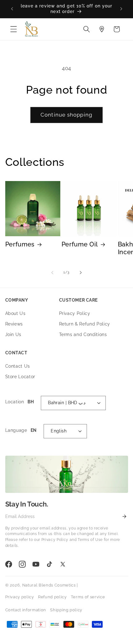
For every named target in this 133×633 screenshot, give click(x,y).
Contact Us (17, 366)
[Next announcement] (121, 9)
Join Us (13, 334)
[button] (13, 29)
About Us (15, 313)
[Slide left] (52, 272)
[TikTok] (49, 564)
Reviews (14, 323)
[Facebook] (8, 564)
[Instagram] (22, 564)
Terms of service (88, 597)
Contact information (25, 610)
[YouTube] (35, 564)
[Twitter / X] (63, 564)
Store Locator (20, 376)
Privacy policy (19, 597)
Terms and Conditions (83, 334)
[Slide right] (81, 272)
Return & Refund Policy (84, 323)
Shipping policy (66, 610)
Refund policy (52, 597)
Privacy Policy (74, 313)
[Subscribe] (124, 516)
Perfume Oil (80, 244)
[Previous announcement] (12, 9)
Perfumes (20, 244)
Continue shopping (66, 115)
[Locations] (101, 29)
